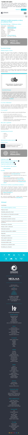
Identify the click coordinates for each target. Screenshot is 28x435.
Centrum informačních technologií (14, 332)
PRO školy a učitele (14, 414)
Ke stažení (14, 428)
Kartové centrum (14, 333)
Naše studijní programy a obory (8, 207)
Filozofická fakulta (14, 319)
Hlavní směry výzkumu (14, 400)
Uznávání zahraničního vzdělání (8, 231)
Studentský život (14, 360)
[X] (19, 254)
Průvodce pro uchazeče (6, 224)
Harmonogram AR (14, 369)
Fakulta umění (14, 318)
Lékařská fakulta (14, 320)
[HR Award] (14, 309)
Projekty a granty (14, 403)
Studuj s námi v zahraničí (7, 226)
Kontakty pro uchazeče (14, 361)
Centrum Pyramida (14, 330)
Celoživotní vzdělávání (6, 240)
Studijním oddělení (7, 176)
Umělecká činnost (14, 402)
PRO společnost (14, 415)
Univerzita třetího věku (6, 242)
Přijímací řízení (4, 209)
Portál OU (14, 366)
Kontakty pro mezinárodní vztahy (14, 395)
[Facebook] (4, 254)
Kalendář (14, 429)
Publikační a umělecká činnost (14, 401)
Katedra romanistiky (7, 168)
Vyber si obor (14, 352)
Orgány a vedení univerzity (14, 339)
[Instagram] (9, 254)
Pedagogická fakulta (14, 317)
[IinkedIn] (23, 254)
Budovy (14, 345)
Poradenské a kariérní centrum (8, 218)
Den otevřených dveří (14, 359)
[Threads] (6, 258)
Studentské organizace (14, 376)
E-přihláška (3, 205)
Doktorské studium (5, 228)
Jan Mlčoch (11, 98)
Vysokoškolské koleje (14, 331)
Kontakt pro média (14, 423)
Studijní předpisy (14, 375)
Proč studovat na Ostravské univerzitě (9, 214)
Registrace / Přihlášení (14, 383)
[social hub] (21, 258)
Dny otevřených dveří (6, 216)
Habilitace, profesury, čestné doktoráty (14, 394)
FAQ (14, 384)
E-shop (14, 413)
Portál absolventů (14, 382)
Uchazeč (3, 202)
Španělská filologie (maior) (11, 27)
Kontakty (14, 346)
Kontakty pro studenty (14, 377)
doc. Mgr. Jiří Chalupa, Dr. (11, 35)
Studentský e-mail (14, 367)
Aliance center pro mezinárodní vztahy (14, 393)
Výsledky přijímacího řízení (7, 212)
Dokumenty (14, 340)
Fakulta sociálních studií (14, 316)
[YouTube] (14, 254)
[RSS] (16, 258)
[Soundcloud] (11, 258)
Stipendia (3, 233)
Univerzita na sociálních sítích (8, 244)
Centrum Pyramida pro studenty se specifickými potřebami (12, 222)
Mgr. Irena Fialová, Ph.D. (15, 173)
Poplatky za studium (6, 235)
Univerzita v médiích (14, 427)
